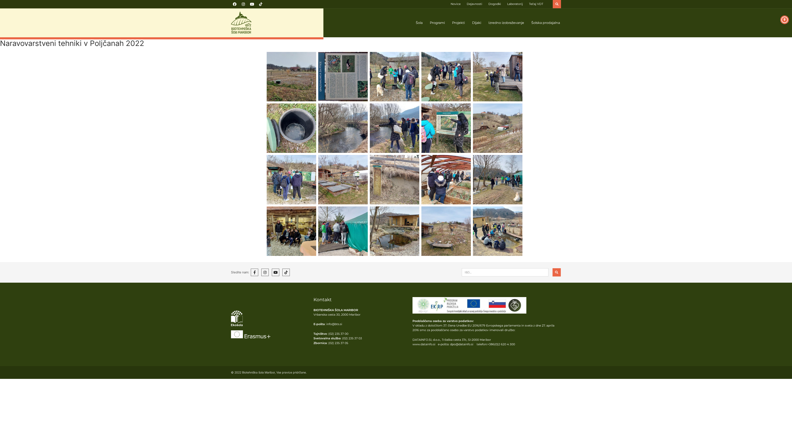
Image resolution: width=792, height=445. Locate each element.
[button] (557, 4)
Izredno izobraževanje (506, 23)
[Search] (557, 272)
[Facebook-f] (254, 272)
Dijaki (476, 23)
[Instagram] (243, 4)
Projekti (458, 23)
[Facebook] (234, 4)
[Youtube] (252, 4)
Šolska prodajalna (545, 23)
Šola (419, 23)
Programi (437, 23)
